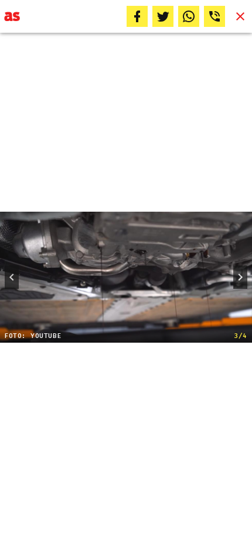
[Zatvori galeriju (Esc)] (240, 16)
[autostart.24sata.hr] (12, 16)
